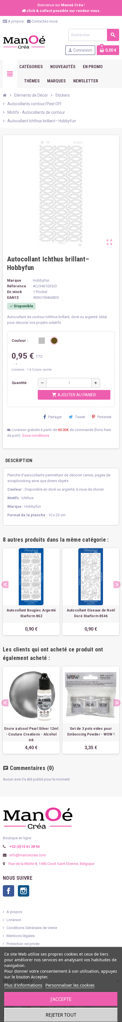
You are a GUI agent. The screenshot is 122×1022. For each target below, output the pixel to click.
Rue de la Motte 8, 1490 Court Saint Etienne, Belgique (51, 864)
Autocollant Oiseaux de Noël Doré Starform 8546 (91, 613)
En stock (14, 292)
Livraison (14, 920)
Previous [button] (5, 584)
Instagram (23, 891)
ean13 (12, 297)
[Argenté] (42, 341)
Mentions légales (21, 936)
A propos (15, 21)
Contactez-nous (44, 21)
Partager (55, 417)
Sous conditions (35, 435)
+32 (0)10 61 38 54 (24, 846)
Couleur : (20, 340)
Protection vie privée (23, 944)
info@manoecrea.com (27, 855)
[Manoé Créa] (24, 41)
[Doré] (54, 341)
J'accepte (61, 999)
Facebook (8, 891)
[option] (31, 591)
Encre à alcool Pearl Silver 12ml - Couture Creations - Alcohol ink (31, 734)
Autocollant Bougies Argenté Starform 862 (31, 613)
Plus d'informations (23, 985)
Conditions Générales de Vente (32, 928)
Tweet (80, 417)
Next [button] (117, 584)
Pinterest (104, 417)
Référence (16, 286)
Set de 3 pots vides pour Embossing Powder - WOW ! (90, 731)
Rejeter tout (61, 1015)
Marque (14, 280)
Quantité (19, 383)
